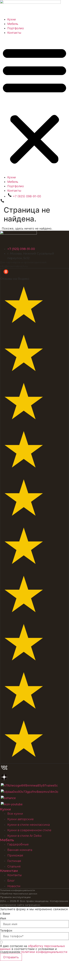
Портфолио (15, 28)
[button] (34, 105)
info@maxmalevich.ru (14, 266)
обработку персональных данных (32, 947)
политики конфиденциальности (44, 952)
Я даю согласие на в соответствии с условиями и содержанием (33, 948)
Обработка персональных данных (18, 893)
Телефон (6, 930)
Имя (3, 918)
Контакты (14, 32)
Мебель (12, 24)
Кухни (11, 19)
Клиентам (9, 871)
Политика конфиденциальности (17, 890)
